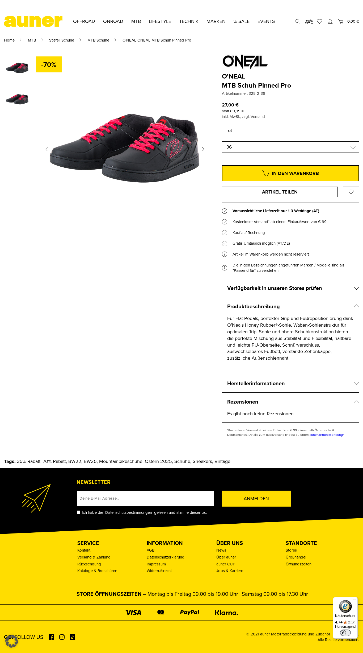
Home (9, 40)
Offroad (84, 21)
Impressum (156, 564)
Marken (216, 21)
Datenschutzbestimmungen (128, 512)
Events (266, 21)
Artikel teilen (280, 191)
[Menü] (354, 600)
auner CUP (225, 564)
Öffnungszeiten (298, 564)
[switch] (345, 633)
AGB (150, 550)
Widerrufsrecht (159, 570)
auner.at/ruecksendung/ (327, 434)
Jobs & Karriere (229, 570)
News (221, 550)
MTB (32, 40)
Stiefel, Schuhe (61, 40)
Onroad (113, 21)
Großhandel (296, 557)
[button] (46, 149)
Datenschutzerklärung (165, 557)
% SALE (242, 21)
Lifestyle (160, 21)
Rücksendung (89, 564)
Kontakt (83, 550)
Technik (189, 21)
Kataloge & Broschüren (97, 570)
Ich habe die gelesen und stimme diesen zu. (144, 512)
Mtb (136, 21)
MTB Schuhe (98, 40)
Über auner (226, 557)
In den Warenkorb (295, 173)
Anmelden (256, 498)
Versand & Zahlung (94, 557)
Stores (291, 550)
